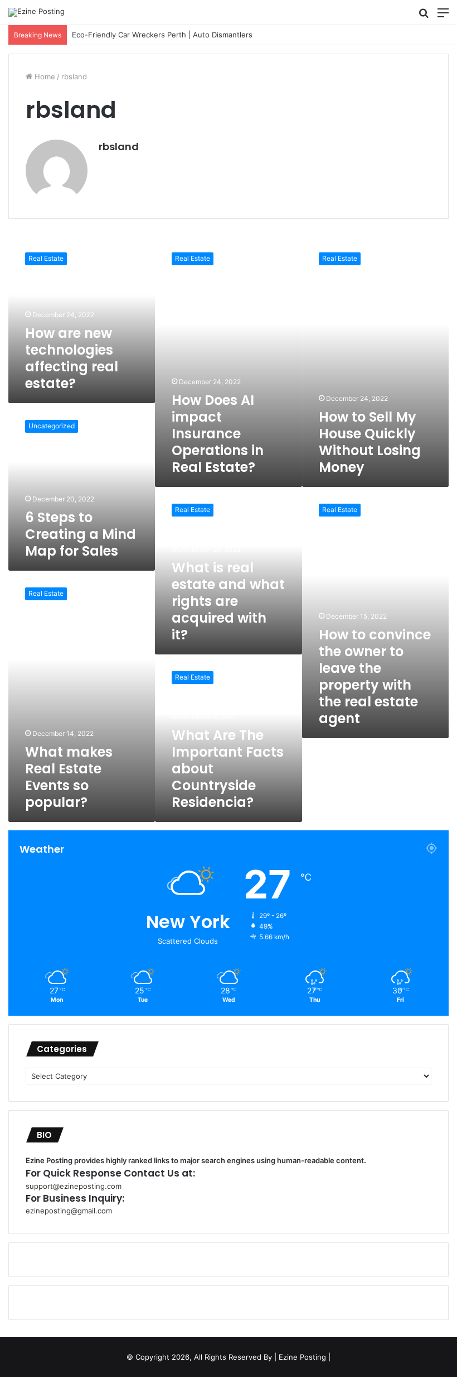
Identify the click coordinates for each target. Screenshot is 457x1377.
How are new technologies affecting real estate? (71, 358)
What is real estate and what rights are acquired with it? (228, 601)
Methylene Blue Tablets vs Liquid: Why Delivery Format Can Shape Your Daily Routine (213, 34)
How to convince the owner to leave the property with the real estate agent (375, 676)
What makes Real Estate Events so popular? (69, 777)
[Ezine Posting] (36, 12)
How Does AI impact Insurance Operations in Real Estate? (218, 433)
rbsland (119, 147)
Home (43, 76)
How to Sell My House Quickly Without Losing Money (370, 442)
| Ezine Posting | (302, 1356)
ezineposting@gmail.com (69, 1210)
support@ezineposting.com (73, 1186)
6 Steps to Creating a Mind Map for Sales (80, 534)
